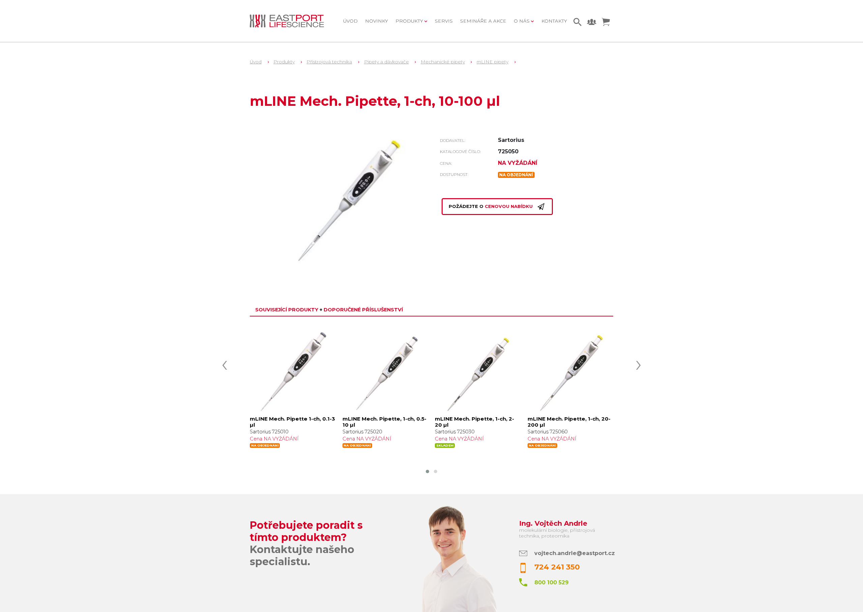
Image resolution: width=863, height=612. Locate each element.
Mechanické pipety (443, 61)
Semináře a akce (483, 21)
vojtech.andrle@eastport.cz (574, 553)
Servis (444, 21)
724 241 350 (557, 567)
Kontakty (554, 21)
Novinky (376, 21)
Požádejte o (491, 206)
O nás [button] (522, 21)
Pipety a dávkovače (386, 61)
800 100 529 (551, 582)
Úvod (350, 21)
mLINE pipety (492, 61)
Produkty (284, 61)
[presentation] (224, 363)
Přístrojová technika (329, 61)
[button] (427, 471)
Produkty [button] (409, 21)
